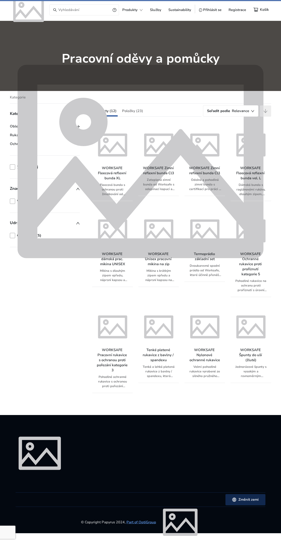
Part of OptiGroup (141, 522)
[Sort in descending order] (265, 111)
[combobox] (230, 110)
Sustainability (179, 9)
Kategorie (18, 97)
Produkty (130, 9)
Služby (155, 9)
